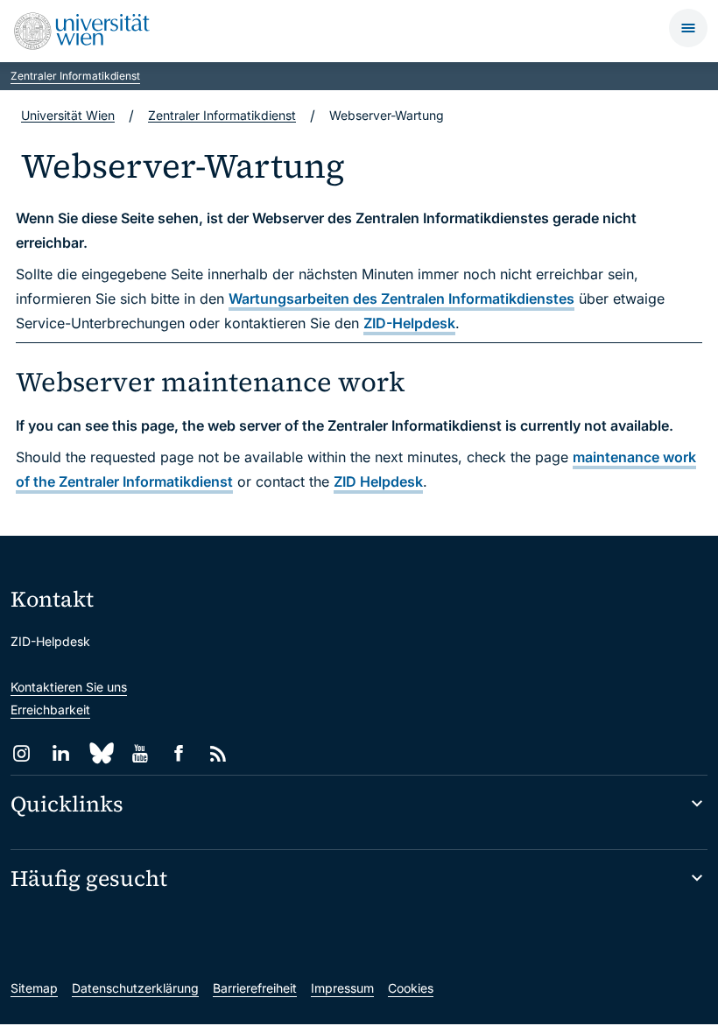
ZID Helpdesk (378, 481)
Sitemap (34, 987)
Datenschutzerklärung (135, 987)
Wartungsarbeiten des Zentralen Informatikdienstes (401, 298)
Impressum (342, 987)
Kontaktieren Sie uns (69, 686)
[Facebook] (179, 753)
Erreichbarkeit (50, 709)
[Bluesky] (100, 753)
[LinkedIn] (61, 753)
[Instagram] (21, 753)
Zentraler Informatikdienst (75, 75)
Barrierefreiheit (255, 987)
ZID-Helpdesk (409, 323)
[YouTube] (140, 753)
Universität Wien (68, 115)
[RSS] (218, 753)
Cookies (410, 987)
